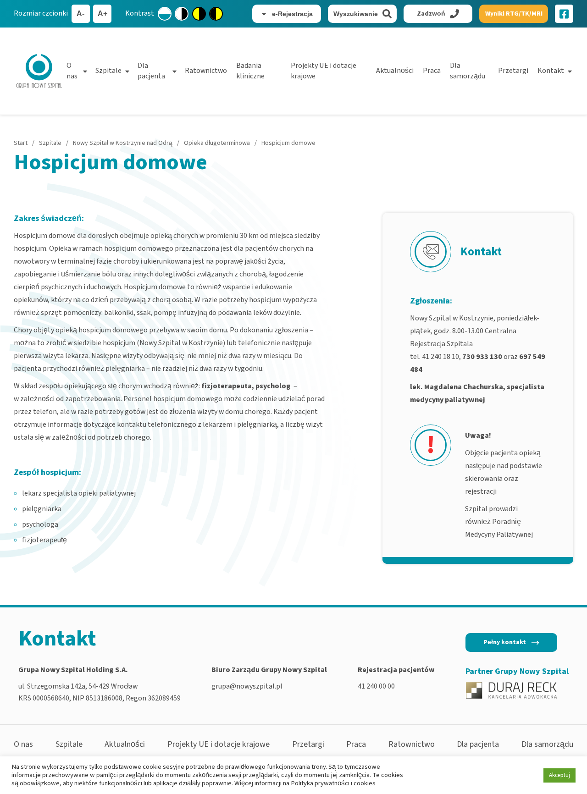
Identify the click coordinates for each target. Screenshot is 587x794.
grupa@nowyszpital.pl (246, 686)
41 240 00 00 (376, 686)
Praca (432, 71)
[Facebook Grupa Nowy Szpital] (564, 14)
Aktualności (395, 71)
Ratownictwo (206, 71)
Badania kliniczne (250, 71)
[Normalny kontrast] (165, 14)
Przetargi (513, 71)
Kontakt (550, 71)
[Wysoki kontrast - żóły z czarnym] (199, 14)
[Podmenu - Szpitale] (127, 71)
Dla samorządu (467, 71)
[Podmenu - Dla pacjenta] (174, 71)
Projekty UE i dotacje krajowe (323, 71)
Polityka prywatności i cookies (333, 783)
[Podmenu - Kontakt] (569, 71)
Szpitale (108, 71)
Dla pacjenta (151, 71)
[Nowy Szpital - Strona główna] (39, 71)
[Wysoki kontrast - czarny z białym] (181, 14)
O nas (72, 71)
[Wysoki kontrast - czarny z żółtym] (216, 14)
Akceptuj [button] (559, 775)
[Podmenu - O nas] (85, 71)
